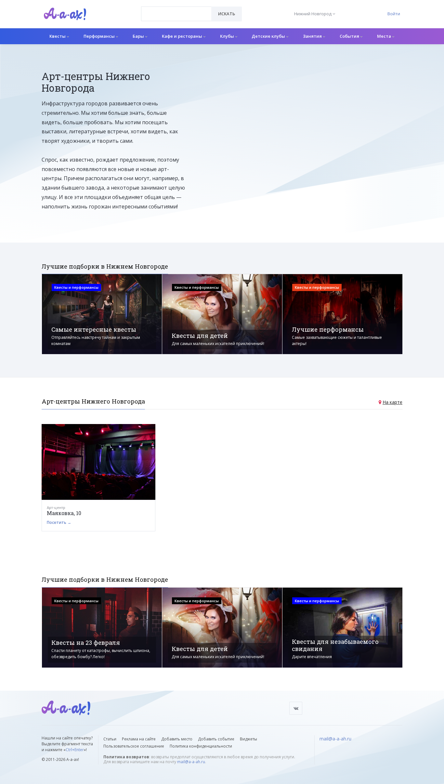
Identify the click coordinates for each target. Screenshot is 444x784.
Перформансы (100, 36)
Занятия (313, 36)
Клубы (227, 36)
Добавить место (176, 739)
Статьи (109, 739)
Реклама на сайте (139, 739)
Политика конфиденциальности (201, 746)
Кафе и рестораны (182, 36)
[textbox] (176, 9)
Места (384, 36)
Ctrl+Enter (75, 749)
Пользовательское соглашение (133, 746)
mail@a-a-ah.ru (191, 761)
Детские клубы (269, 36)
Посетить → (59, 522)
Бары (139, 36)
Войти (393, 14)
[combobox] (176, 14)
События (350, 36)
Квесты (58, 36)
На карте (392, 402)
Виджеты (248, 739)
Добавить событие (216, 739)
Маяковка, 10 (64, 513)
